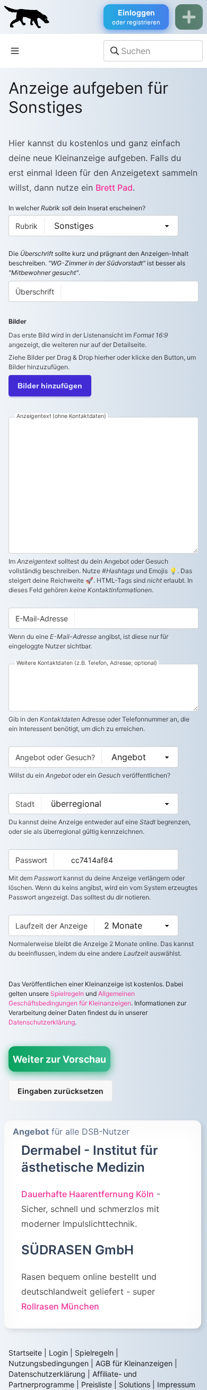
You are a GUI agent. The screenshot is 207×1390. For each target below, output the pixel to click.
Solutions (134, 1384)
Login (58, 1352)
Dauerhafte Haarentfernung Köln (87, 1194)
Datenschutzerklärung (41, 1022)
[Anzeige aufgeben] (189, 17)
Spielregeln (67, 993)
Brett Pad (114, 187)
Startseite (25, 1352)
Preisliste (96, 1384)
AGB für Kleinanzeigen (134, 1363)
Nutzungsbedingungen (48, 1363)
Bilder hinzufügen (50, 385)
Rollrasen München (60, 1306)
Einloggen (136, 17)
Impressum (176, 1384)
